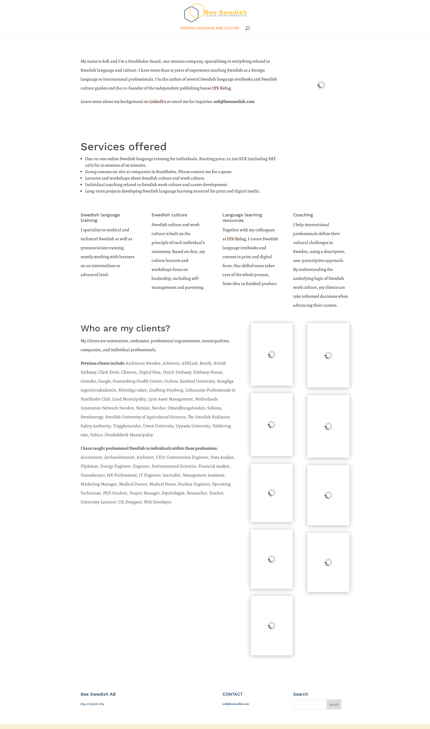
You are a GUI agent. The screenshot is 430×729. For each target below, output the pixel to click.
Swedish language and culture (209, 28)
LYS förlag (221, 88)
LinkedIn (157, 101)
